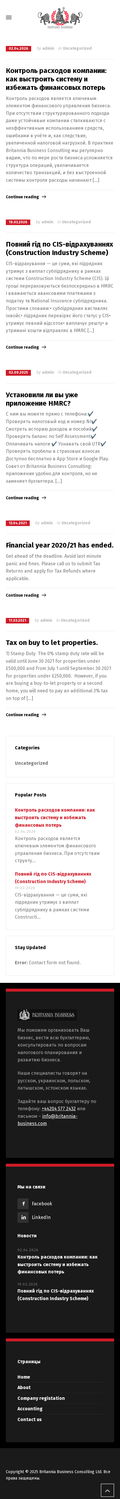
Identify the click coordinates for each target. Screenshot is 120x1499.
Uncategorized (77, 48)
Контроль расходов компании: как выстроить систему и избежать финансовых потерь (56, 79)
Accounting (30, 1408)
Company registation (41, 1398)
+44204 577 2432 (59, 1108)
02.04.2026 (18, 49)
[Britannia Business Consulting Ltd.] (60, 17)
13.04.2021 (18, 523)
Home (23, 1377)
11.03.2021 (17, 621)
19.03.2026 (18, 222)
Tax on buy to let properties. (52, 643)
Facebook (42, 1203)
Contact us (29, 1419)
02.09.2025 (18, 372)
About (24, 1387)
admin (48, 48)
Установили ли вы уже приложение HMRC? (42, 399)
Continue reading (22, 197)
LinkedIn (41, 1217)
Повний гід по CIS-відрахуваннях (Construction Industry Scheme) (59, 248)
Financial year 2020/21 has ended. (60, 545)
